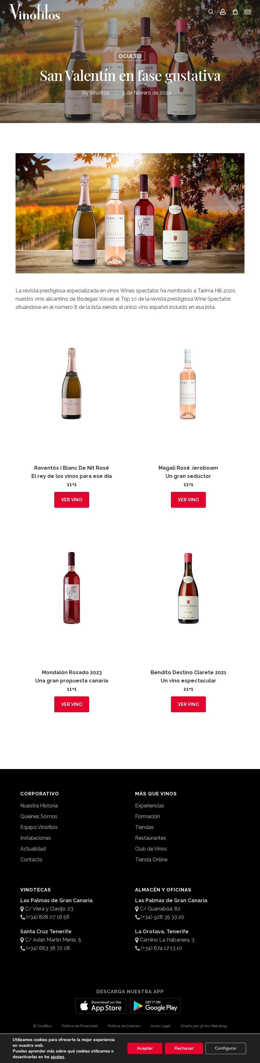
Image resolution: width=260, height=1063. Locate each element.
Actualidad (33, 849)
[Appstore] (100, 1009)
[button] (247, 12)
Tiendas (144, 827)
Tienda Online (151, 860)
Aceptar (145, 1048)
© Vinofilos (42, 1026)
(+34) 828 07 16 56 (47, 917)
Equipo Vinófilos (39, 827)
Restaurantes (150, 838)
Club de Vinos (151, 849)
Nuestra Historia (39, 806)
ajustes (57, 1057)
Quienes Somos (38, 816)
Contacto (31, 860)
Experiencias (149, 806)
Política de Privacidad (80, 1026)
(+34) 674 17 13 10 (161, 948)
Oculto (130, 56)
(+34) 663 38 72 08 (48, 948)
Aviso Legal (160, 1026)
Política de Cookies (124, 1026)
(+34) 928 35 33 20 (162, 917)
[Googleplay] (155, 1009)
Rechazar (183, 1048)
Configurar (226, 1048)
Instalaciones (35, 838)
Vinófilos (99, 93)
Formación (147, 816)
